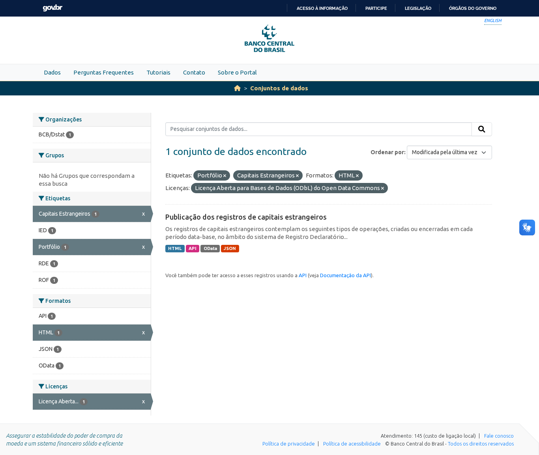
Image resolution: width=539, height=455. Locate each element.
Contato (194, 72)
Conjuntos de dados (279, 88)
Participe (376, 8)
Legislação (418, 8)
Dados (52, 72)
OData (210, 248)
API (193, 248)
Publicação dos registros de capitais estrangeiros (246, 217)
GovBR (52, 8)
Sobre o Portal (237, 72)
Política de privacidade (288, 443)
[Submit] (482, 129)
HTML (175, 248)
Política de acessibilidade (352, 443)
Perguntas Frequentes (103, 72)
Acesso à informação (322, 8)
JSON (230, 248)
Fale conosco (499, 435)
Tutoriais (158, 72)
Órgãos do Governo (472, 8)
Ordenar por (387, 152)
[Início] (237, 88)
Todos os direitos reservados (481, 443)
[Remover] (224, 175)
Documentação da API (345, 275)
